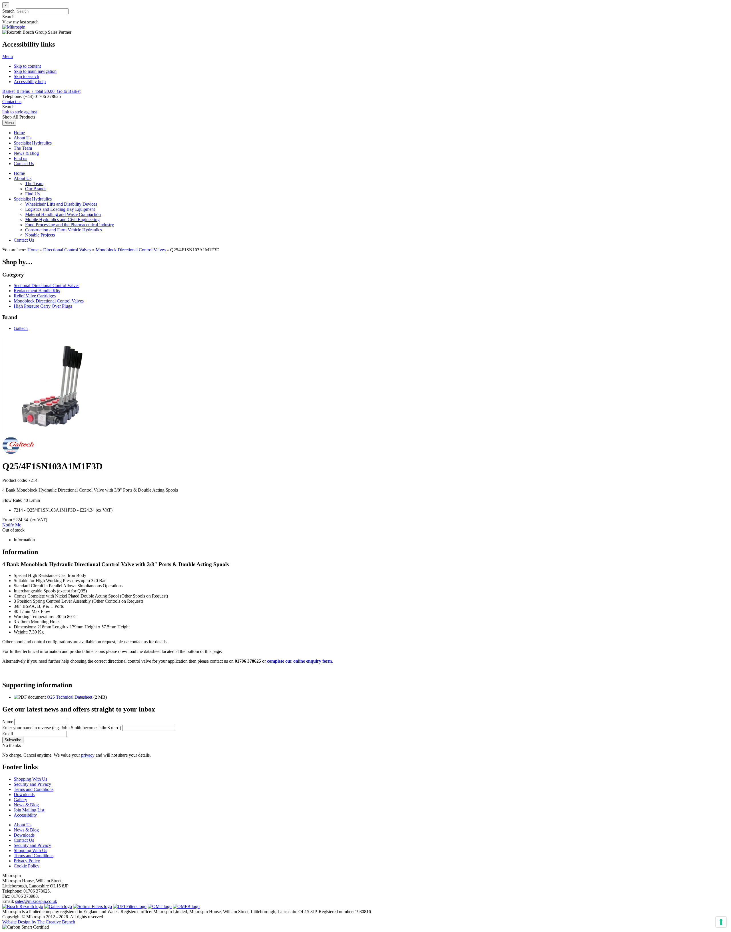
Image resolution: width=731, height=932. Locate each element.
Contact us (11, 101)
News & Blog (26, 153)
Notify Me (11, 524)
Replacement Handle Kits (37, 290)
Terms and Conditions (33, 789)
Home (19, 132)
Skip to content (27, 66)
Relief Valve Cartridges (35, 295)
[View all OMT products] (160, 906)
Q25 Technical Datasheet (69, 697)
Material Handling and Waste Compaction (63, 214)
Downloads (24, 794)
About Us (22, 137)
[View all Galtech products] (58, 906)
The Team (23, 148)
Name (7, 721)
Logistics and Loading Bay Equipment (60, 209)
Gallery (20, 799)
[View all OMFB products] (186, 906)
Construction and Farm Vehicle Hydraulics (63, 229)
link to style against (19, 111)
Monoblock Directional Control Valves (131, 249)
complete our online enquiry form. (300, 661)
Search (8, 11)
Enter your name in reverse (61, 727)
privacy (88, 755)
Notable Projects (40, 235)
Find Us (32, 193)
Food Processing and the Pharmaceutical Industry (69, 224)
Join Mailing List (29, 809)
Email (7, 733)
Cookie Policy (26, 865)
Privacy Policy (27, 860)
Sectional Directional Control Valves (46, 285)
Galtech (21, 328)
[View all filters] (129, 906)
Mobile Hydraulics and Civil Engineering (62, 219)
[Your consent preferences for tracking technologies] (721, 922)
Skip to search (26, 76)
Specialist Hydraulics (33, 143)
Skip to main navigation (35, 71)
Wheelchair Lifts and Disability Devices (61, 204)
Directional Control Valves (67, 249)
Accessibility (25, 815)
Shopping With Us (30, 779)
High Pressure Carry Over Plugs (43, 306)
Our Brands (35, 188)
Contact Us (24, 163)
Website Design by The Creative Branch (38, 921)
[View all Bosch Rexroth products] (22, 906)
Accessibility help (30, 81)
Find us (20, 158)
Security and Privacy (32, 784)
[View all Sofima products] (92, 906)
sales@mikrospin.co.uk (36, 901)
